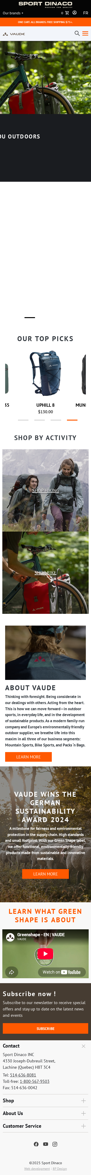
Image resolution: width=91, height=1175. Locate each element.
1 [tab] (26, 319)
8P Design (60, 1169)
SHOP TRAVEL (45, 309)
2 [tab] (43, 319)
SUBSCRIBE (45, 1028)
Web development (37, 1169)
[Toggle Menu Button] (84, 33)
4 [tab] (67, 422)
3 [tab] (59, 319)
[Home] (14, 33)
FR (85, 13)
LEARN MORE (28, 757)
